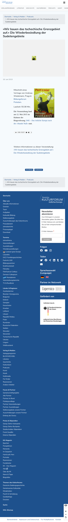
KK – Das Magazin (9, 466)
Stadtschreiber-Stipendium (12, 429)
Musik (5, 373)
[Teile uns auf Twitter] (42, 260)
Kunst (60, 8)
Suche (5, 505)
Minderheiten (7, 491)
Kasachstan (7, 305)
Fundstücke (7, 463)
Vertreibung (29, 170)
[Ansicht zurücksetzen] (65, 517)
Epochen (6, 443)
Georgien (6, 303)
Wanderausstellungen (10, 249)
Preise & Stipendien (10, 421)
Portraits (6, 457)
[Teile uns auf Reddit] (62, 260)
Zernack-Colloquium (10, 274)
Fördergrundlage (9, 401)
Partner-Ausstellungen (11, 407)
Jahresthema (7, 240)
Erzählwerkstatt (8, 266)
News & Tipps (8, 474)
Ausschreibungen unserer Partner (15, 413)
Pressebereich (8, 224)
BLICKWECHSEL (9, 356)
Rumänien (6, 322)
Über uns (6, 201)
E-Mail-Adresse (48, 231)
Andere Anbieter (8, 385)
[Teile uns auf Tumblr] (58, 260)
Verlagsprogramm (8, 8)
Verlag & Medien (9, 350)
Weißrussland (8, 345)
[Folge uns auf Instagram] (51, 250)
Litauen (5, 314)
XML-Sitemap (8, 510)
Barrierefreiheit (12, 519)
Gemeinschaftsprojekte (11, 393)
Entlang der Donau (9, 416)
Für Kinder (6, 379)
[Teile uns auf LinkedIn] (54, 260)
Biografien (6, 477)
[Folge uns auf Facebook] (42, 250)
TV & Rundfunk (8, 283)
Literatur (20, 8)
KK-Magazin (7, 440)
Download (6, 232)
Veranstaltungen (9, 243)
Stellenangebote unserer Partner (14, 410)
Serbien (5, 328)
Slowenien (6, 334)
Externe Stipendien (9, 435)
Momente (6, 449)
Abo (4, 469)
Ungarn (5, 342)
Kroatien (6, 308)
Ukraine (5, 340)
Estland (5, 300)
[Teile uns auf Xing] (50, 260)
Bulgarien (6, 297)
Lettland (6, 311)
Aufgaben (6, 212)
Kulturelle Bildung (9, 215)
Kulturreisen (41, 8)
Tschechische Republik (11, 337)
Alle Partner (7, 396)
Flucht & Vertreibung (10, 494)
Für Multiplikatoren (47, 519)
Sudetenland (38, 170)
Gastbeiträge (7, 497)
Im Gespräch (7, 452)
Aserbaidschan (8, 291)
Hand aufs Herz (8, 454)
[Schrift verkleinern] (65, 514)
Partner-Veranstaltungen (11, 404)
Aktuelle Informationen (11, 204)
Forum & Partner (9, 390)
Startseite (6, 196)
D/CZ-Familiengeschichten (12, 257)
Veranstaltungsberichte (11, 280)
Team (5, 209)
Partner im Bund (9, 398)
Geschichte (30, 8)
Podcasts (52, 8)
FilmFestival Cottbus (10, 272)
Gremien (6, 207)
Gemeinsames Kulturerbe (11, 488)
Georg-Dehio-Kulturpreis (11, 424)
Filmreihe (6, 269)
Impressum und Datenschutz (29, 519)
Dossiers (6, 500)
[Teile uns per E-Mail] (42, 264)
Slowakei (6, 331)
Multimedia (7, 376)
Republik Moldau (9, 317)
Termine (6, 237)
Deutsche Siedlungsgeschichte (14, 485)
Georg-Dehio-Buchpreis (11, 426)
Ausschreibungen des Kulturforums (15, 221)
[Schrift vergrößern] (65, 511)
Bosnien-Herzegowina (11, 294)
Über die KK (7, 472)
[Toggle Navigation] (64, 2)
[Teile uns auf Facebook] (46, 260)
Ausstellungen (8, 246)
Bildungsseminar (9, 263)
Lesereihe (6, 255)
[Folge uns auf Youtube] (47, 250)
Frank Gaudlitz (8, 432)
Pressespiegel (8, 229)
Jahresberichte (8, 227)
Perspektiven (7, 446)
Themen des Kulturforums (12, 482)
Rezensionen (7, 382)
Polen (5, 320)
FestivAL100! (7, 260)
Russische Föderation (10, 325)
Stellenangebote (8, 218)
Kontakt (58, 519)
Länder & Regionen (10, 288)
